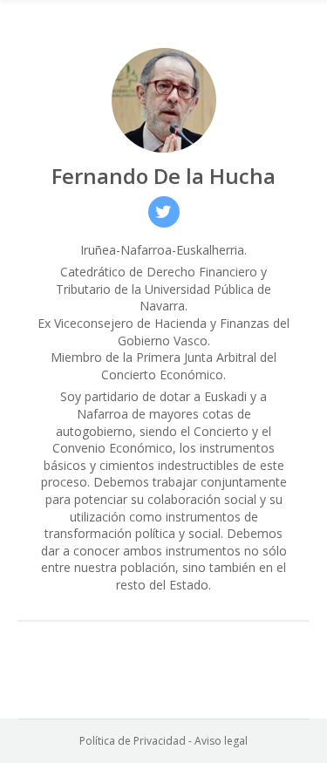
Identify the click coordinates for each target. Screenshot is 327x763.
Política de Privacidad (132, 740)
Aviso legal (221, 740)
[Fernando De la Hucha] (164, 100)
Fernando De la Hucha (163, 175)
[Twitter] (164, 212)
